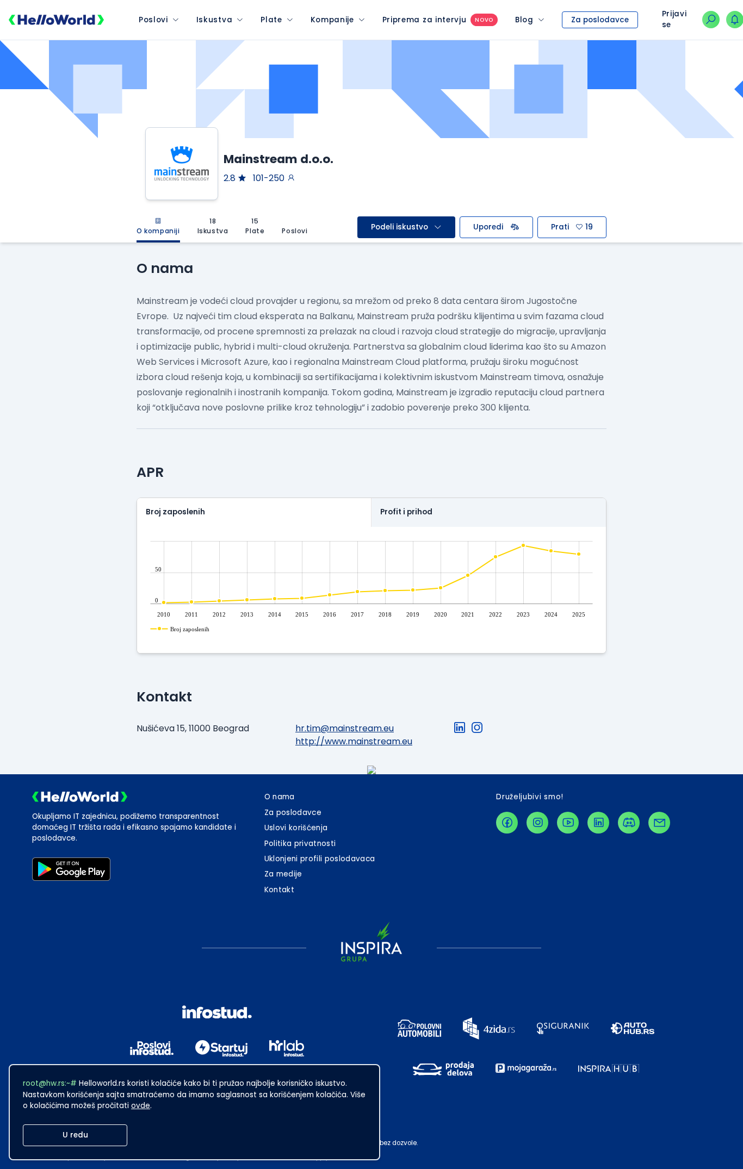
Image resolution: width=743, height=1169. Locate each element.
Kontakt (279, 890)
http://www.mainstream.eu (353, 741)
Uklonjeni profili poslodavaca (319, 859)
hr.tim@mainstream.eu (344, 728)
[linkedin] (598, 823)
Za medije (283, 874)
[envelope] (659, 823)
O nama (279, 797)
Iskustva (214, 20)
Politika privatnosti (300, 843)
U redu (75, 1135)
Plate (271, 20)
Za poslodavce (600, 20)
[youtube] (568, 823)
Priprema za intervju (424, 20)
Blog (524, 20)
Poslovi (153, 20)
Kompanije (332, 20)
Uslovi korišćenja (296, 828)
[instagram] (537, 823)
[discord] (629, 823)
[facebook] (507, 823)
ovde (140, 1105)
